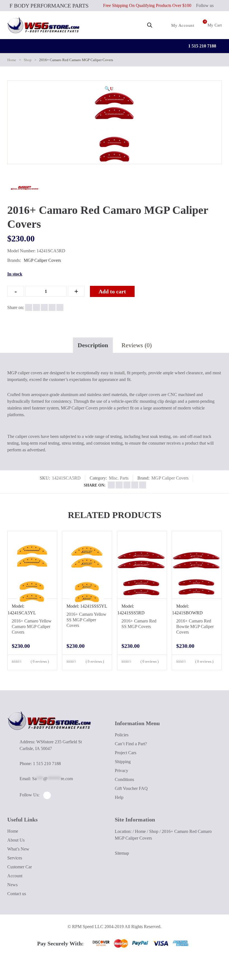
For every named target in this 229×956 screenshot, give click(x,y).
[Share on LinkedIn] (52, 307)
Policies (121, 734)
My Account (182, 25)
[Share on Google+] (44, 307)
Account (14, 875)
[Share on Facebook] (28, 307)
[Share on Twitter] (36, 307)
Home (11, 60)
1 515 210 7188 (201, 46)
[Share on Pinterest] (59, 307)
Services (14, 858)
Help (119, 797)
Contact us (16, 893)
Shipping (123, 761)
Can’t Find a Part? (131, 743)
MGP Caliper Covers (42, 260)
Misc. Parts (118, 478)
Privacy (121, 770)
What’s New (18, 849)
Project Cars (125, 752)
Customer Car (19, 866)
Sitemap (122, 853)
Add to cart (112, 291)
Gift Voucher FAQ (131, 788)
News (12, 884)
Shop (28, 60)
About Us (16, 840)
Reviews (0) (136, 345)
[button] (109, 88)
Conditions (124, 779)
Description (93, 345)
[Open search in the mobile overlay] (149, 25)
